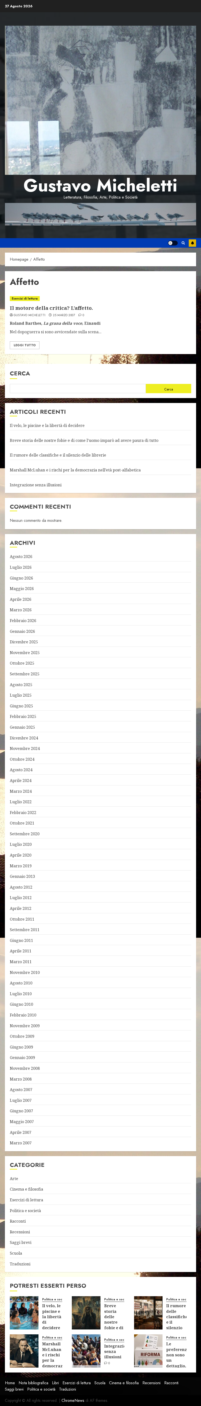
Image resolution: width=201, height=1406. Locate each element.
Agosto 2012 (21, 887)
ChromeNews (73, 1400)
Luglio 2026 (21, 567)
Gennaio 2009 (22, 1057)
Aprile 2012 (20, 908)
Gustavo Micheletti (100, 185)
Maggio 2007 (22, 1121)
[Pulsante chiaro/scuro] (173, 243)
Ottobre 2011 (22, 919)
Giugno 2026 (21, 578)
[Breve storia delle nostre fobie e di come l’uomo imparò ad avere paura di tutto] (86, 1312)
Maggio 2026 (22, 588)
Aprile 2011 (20, 951)
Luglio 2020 (21, 844)
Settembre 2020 (24, 834)
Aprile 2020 (20, 855)
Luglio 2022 (21, 801)
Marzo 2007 (21, 1143)
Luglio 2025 (21, 695)
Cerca (20, 373)
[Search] (183, 243)
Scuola (16, 1253)
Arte (14, 1178)
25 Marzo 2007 (64, 315)
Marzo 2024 (21, 791)
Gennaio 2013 (22, 876)
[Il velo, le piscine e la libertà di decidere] (24, 1312)
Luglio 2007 (21, 1100)
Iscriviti (192, 243)
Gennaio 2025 (22, 727)
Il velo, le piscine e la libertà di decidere (47, 425)
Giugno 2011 (21, 940)
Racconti (18, 1221)
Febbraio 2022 (23, 812)
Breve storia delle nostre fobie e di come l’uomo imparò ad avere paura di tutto (84, 440)
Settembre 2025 (24, 674)
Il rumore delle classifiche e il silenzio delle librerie (58, 455)
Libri (55, 1383)
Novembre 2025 (25, 652)
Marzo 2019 (21, 866)
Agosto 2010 (21, 983)
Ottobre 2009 (22, 1036)
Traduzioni (20, 1264)
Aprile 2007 (20, 1132)
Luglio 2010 (21, 993)
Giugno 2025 (21, 706)
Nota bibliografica (33, 1383)
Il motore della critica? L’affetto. (51, 308)
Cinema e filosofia (26, 1189)
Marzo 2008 (21, 1079)
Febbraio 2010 (23, 1015)
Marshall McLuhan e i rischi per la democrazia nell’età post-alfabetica (75, 470)
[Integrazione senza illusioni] (86, 1351)
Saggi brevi (20, 1242)
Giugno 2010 (21, 1004)
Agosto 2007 (21, 1089)
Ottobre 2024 (22, 759)
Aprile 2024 (20, 780)
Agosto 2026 (21, 556)
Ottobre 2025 (22, 663)
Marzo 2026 (21, 610)
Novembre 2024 (25, 748)
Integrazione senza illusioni (36, 485)
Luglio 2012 (21, 897)
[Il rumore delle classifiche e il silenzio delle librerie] (148, 1312)
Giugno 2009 (21, 1047)
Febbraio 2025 (23, 716)
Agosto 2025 (21, 684)
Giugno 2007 (21, 1111)
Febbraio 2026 (23, 620)
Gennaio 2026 (22, 631)
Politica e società (25, 1210)
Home (10, 1383)
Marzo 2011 (21, 961)
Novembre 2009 (25, 1025)
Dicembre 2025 (24, 642)
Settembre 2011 (24, 929)
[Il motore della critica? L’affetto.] (100, 298)
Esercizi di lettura (25, 298)
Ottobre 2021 (22, 823)
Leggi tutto (25, 345)
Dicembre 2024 (24, 738)
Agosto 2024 (21, 769)
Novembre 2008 (25, 1068)
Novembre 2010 (25, 972)
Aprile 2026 (20, 599)
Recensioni (20, 1232)
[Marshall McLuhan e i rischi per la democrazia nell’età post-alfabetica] (24, 1351)
